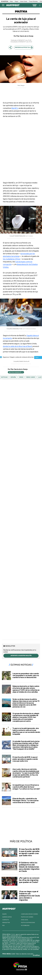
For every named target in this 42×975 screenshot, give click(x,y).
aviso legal (24, 919)
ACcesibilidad (25, 925)
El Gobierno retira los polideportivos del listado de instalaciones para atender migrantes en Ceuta (29, 866)
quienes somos (7, 917)
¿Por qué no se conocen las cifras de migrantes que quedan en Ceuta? (29, 880)
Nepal (16, 1)
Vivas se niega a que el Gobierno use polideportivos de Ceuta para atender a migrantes (29, 895)
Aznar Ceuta (23, 1)
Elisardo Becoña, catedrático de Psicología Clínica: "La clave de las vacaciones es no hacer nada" (25, 800)
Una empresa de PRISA (21, 965)
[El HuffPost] (13, 5)
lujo (40, 377)
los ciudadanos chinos (11, 259)
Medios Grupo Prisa (21, 969)
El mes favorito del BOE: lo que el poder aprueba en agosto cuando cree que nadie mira (25, 759)
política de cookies (27, 917)
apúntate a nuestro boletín (21, 655)
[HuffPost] (9, 908)
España (13, 377)
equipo (4, 914)
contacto (5, 919)
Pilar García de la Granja (24, 36)
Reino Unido (30, 377)
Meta (11, 1)
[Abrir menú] (3, 5)
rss (3, 925)
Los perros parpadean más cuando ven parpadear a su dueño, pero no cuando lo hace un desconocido (26, 675)
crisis (21, 377)
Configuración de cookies (29, 914)
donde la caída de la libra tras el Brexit (18, 346)
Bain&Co (15, 108)
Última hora (35, 5)
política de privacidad (28, 922)
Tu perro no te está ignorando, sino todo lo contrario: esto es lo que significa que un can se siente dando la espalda (26, 731)
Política (21, 11)
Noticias (4, 377)
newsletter (6, 922)
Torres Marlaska (33, 1)
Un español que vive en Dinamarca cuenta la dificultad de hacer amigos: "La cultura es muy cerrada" (26, 787)
